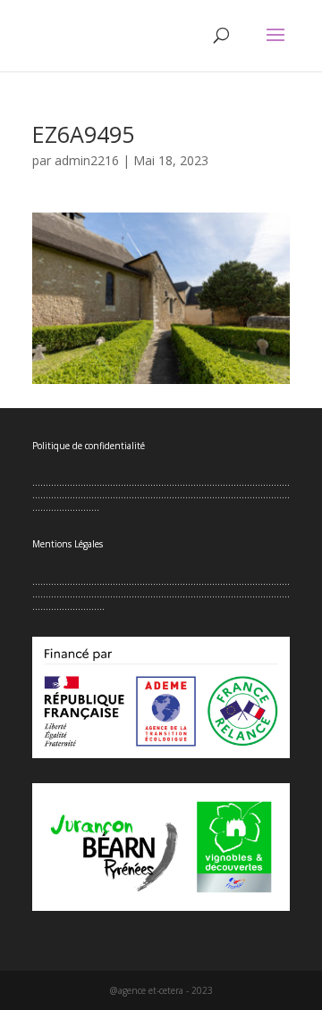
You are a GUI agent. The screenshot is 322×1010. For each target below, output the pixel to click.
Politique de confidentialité (88, 445)
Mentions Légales (67, 544)
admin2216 (87, 160)
